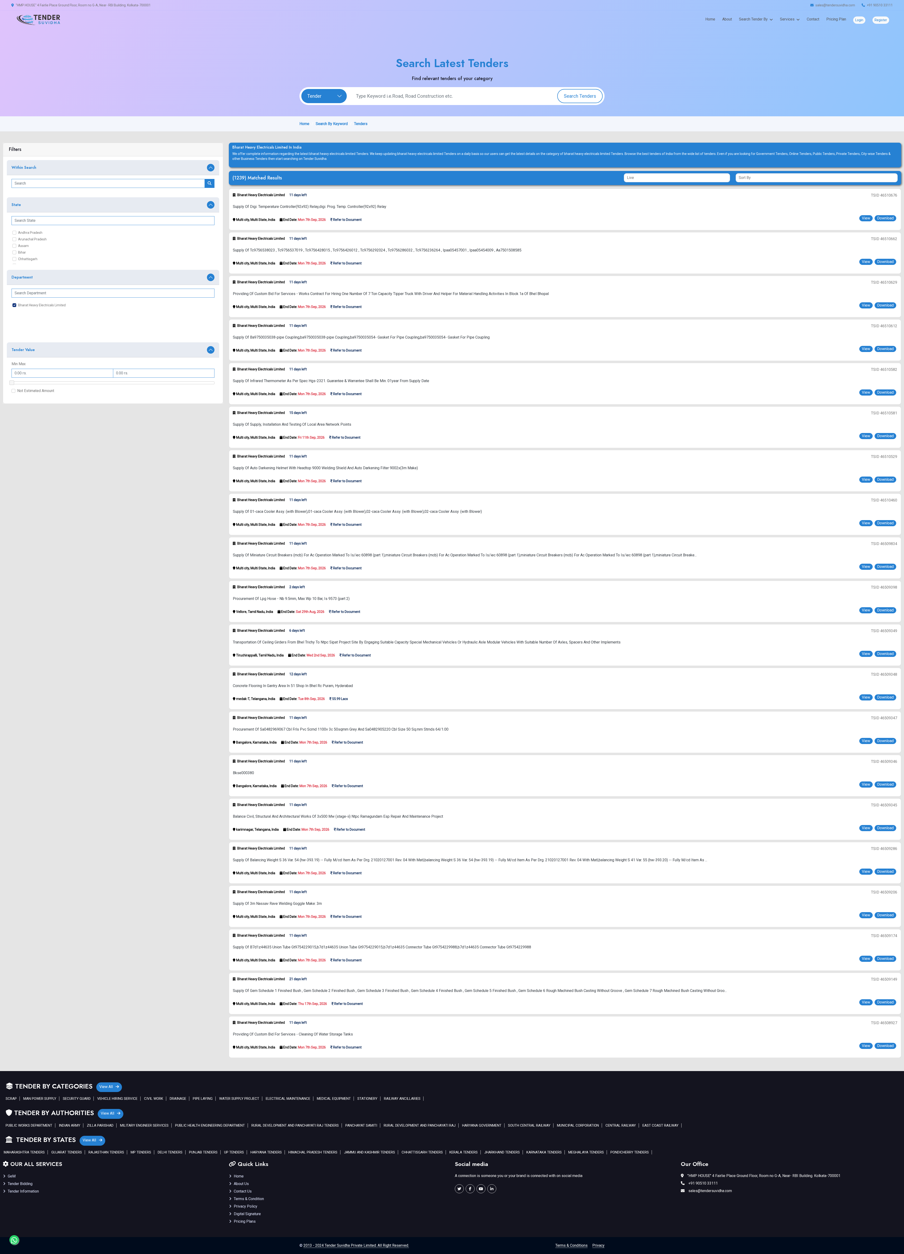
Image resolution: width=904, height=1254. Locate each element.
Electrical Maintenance (288, 1098)
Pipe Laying (203, 1098)
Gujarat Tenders (66, 1152)
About (727, 19)
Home (710, 19)
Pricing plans (245, 1221)
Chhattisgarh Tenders (422, 1152)
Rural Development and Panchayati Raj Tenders (295, 1125)
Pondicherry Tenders (629, 1152)
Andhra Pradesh (30, 233)
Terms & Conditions (571, 1245)
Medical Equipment (334, 1098)
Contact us (243, 1191)
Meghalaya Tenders (586, 1152)
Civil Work (153, 1098)
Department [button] (22, 277)
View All (106, 1086)
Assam (23, 246)
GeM (12, 1176)
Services (787, 19)
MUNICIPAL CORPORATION (578, 1125)
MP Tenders (141, 1152)
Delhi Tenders (170, 1152)
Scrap (11, 1098)
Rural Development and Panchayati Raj (420, 1125)
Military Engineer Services (144, 1125)
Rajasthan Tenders (106, 1152)
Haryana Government (481, 1125)
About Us (241, 1183)
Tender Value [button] (23, 349)
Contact (813, 19)
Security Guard (77, 1098)
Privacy (598, 1245)
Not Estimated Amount (35, 390)
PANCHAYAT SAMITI (361, 1125)
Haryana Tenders (266, 1152)
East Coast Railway (660, 1125)
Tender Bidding (20, 1183)
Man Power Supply (39, 1098)
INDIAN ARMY (69, 1125)
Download (885, 218)
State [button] (16, 204)
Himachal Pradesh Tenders (312, 1152)
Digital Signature (247, 1214)
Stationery (367, 1098)
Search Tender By (753, 19)
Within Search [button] (24, 167)
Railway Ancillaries (402, 1098)
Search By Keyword (332, 123)
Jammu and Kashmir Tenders (369, 1152)
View (866, 218)
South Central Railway (529, 1125)
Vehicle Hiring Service (117, 1098)
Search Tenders (580, 96)
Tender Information (23, 1191)
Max (22, 364)
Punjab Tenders (203, 1152)
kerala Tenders (463, 1152)
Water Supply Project (239, 1098)
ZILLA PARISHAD (100, 1125)
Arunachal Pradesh (32, 239)
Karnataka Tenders (544, 1152)
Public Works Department (29, 1125)
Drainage (178, 1098)
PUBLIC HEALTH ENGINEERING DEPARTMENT (210, 1125)
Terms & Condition (249, 1199)
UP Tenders (234, 1152)
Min (15, 364)
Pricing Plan (836, 19)
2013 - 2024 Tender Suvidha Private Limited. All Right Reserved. (356, 1245)
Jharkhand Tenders (502, 1152)
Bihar (22, 252)
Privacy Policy (245, 1206)
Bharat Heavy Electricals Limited (42, 305)
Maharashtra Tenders (24, 1152)
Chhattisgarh (27, 259)
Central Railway (620, 1125)
